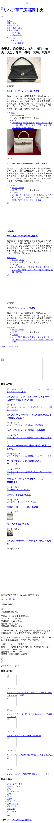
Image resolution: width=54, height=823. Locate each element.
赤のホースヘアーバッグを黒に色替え (23, 91)
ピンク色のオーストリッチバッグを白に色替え (27, 163)
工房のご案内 (12, 30)
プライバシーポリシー (12, 666)
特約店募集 (17, 35)
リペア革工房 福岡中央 (22, 820)
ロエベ (26, 337)
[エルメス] (12, 811)
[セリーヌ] (12, 806)
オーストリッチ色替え (22, 195)
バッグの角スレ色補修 (18, 524)
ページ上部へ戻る (9, 599)
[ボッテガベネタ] (14, 784)
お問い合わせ (12, 38)
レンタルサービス (14, 40)
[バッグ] (11, 801)
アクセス (16, 33)
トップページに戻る (10, 346)
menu (3, 16)
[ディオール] (13, 791)
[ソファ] (11, 809)
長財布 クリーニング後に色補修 (22, 507)
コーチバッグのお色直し (19, 494)
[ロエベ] (11, 796)
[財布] (10, 799)
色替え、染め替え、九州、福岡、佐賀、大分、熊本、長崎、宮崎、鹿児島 (32, 125)
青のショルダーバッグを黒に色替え (22, 236)
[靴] (9, 794)
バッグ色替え (29, 123)
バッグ (15, 120)
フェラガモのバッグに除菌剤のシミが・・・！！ (28, 774)
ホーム (9, 21)
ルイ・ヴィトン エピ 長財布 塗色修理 (26, 430)
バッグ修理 (17, 123)
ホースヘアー (41, 123)
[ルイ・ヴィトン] (14, 786)
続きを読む (11, 113)
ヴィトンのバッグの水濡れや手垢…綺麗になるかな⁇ (30, 755)
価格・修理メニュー (15, 28)
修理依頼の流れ (13, 26)
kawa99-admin (18, 115)
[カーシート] (13, 804)
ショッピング (18, 43)
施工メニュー (12, 23)
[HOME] (22, 10)
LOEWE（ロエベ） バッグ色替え (21, 308)
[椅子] (10, 789)
